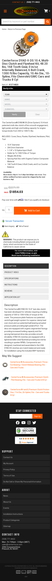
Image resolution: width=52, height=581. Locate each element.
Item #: (5, 85)
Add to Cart (34, 210)
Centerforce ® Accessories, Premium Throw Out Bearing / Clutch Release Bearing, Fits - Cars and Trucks (29, 365)
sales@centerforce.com (12, 544)
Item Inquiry (10, 226)
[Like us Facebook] (18, 423)
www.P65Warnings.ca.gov (26, 253)
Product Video (12, 272)
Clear (37, 114)
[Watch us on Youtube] (23, 423)
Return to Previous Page (17, 29)
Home (4, 29)
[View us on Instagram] (29, 423)
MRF (26, 576)
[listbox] (26, 94)
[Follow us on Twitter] (34, 423)
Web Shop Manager (30, 568)
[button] (26, 22)
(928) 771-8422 (8, 539)
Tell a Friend (23, 226)
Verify (14, 114)
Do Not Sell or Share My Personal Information (22, 482)
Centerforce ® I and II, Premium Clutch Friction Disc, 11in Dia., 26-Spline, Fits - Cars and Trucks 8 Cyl (29, 392)
